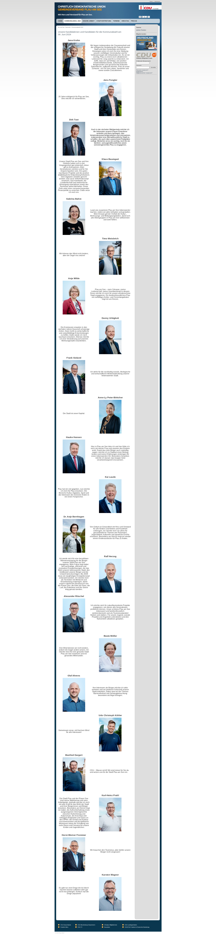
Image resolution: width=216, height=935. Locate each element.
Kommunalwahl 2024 (72, 21)
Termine (116, 21)
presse (134, 21)
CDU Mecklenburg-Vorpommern (86, 925)
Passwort (138, 65)
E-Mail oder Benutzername (143, 61)
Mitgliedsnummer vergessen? (144, 73)
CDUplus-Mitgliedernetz (110, 925)
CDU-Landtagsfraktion (131, 925)
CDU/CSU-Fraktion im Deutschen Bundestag (137, 927)
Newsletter (107, 927)
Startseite (67, 27)
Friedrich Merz (64, 927)
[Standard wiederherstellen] (144, 17)
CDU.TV (80, 927)
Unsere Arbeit (88, 21)
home (60, 21)
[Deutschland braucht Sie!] (146, 36)
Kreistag (125, 21)
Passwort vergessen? (142, 70)
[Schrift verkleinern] (146, 17)
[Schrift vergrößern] (140, 17)
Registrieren (139, 71)
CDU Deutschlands (65, 925)
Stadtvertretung (103, 21)
